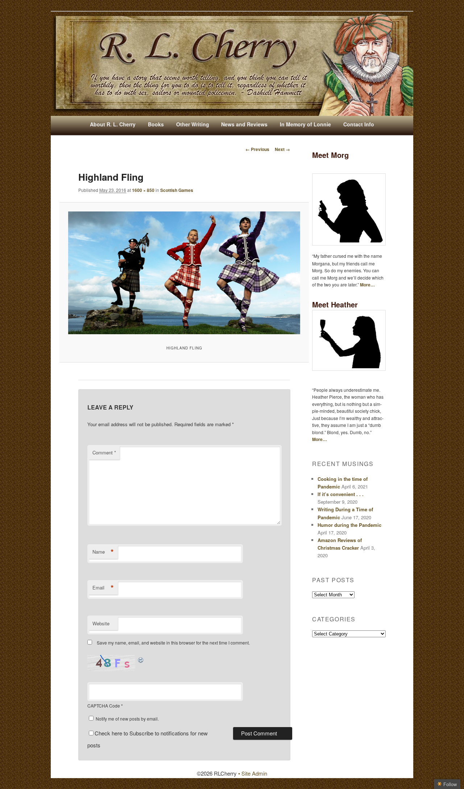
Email (103, 587)
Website (100, 623)
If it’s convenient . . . (341, 494)
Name (103, 552)
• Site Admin (252, 773)
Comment (104, 452)
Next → (282, 149)
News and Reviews (244, 124)
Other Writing (192, 124)
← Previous (257, 149)
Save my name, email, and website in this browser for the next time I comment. (173, 642)
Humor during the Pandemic (349, 524)
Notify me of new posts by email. (127, 718)
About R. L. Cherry (113, 124)
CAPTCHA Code (103, 705)
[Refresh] (141, 659)
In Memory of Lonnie (305, 124)
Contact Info (358, 124)
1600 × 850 (143, 190)
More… (367, 284)
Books (156, 124)
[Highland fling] (184, 273)
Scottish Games (176, 190)
